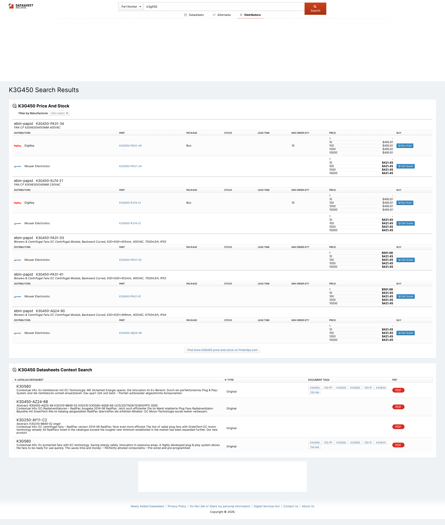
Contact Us (290, 506)
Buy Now (406, 145)
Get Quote (407, 166)
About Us (308, 506)
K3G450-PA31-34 (130, 145)
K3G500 (341, 387)
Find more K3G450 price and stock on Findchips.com (222, 350)
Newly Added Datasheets (147, 506)
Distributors (252, 15)
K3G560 (355, 387)
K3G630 (381, 387)
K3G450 (315, 387)
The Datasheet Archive (21, 6)
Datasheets (196, 15)
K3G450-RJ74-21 (130, 202)
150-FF (328, 387)
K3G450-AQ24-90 (130, 333)
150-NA (314, 392)
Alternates (224, 15)
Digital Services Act (267, 506)
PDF (398, 390)
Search (315, 10)
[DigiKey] (19, 146)
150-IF (368, 387)
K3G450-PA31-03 (130, 259)
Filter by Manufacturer (33, 113)
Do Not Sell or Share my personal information (220, 506)
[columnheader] (117, 380)
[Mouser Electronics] (19, 166)
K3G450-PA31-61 (130, 296)
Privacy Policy (177, 506)
